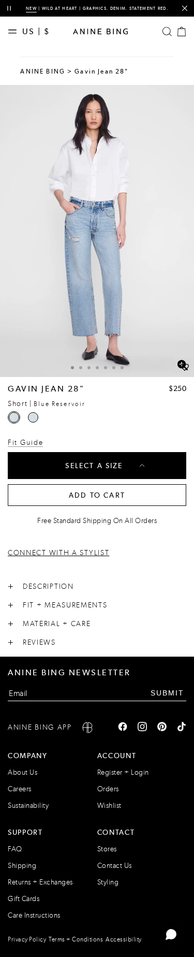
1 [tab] (72, 367)
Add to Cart (97, 495)
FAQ (15, 849)
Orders (108, 789)
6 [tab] (113, 367)
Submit (167, 693)
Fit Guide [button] (25, 442)
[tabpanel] (97, 231)
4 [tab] (97, 367)
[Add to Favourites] (185, 368)
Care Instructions (34, 915)
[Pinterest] (162, 727)
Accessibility (124, 939)
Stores (107, 849)
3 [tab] (89, 367)
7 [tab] (122, 367)
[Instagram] (142, 727)
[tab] (72, 366)
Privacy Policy (27, 939)
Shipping (22, 865)
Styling (108, 882)
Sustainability (28, 805)
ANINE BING (42, 71)
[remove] (184, 8)
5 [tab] (105, 367)
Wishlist (109, 805)
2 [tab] (80, 367)
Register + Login (123, 772)
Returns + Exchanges (40, 882)
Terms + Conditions (76, 939)
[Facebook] (122, 727)
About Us (22, 772)
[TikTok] (181, 727)
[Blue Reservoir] (14, 417)
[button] (97, 231)
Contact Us (114, 865)
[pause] (9, 8)
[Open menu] (15, 31)
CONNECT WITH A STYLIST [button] (58, 552)
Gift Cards (23, 898)
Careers (20, 789)
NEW (31, 8)
